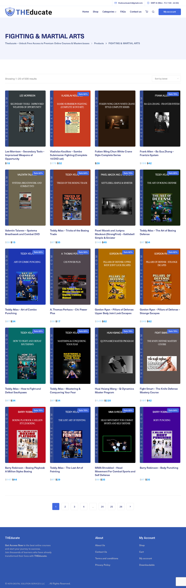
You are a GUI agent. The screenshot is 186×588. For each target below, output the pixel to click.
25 (111, 506)
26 (121, 506)
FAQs (123, 11)
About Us (100, 545)
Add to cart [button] (25, 134)
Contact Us (101, 551)
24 (102, 506)
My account (170, 11)
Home (85, 11)
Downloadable (147, 564)
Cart (141, 551)
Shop (95, 11)
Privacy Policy (102, 564)
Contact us (136, 11)
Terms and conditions (106, 558)
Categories (108, 11)
